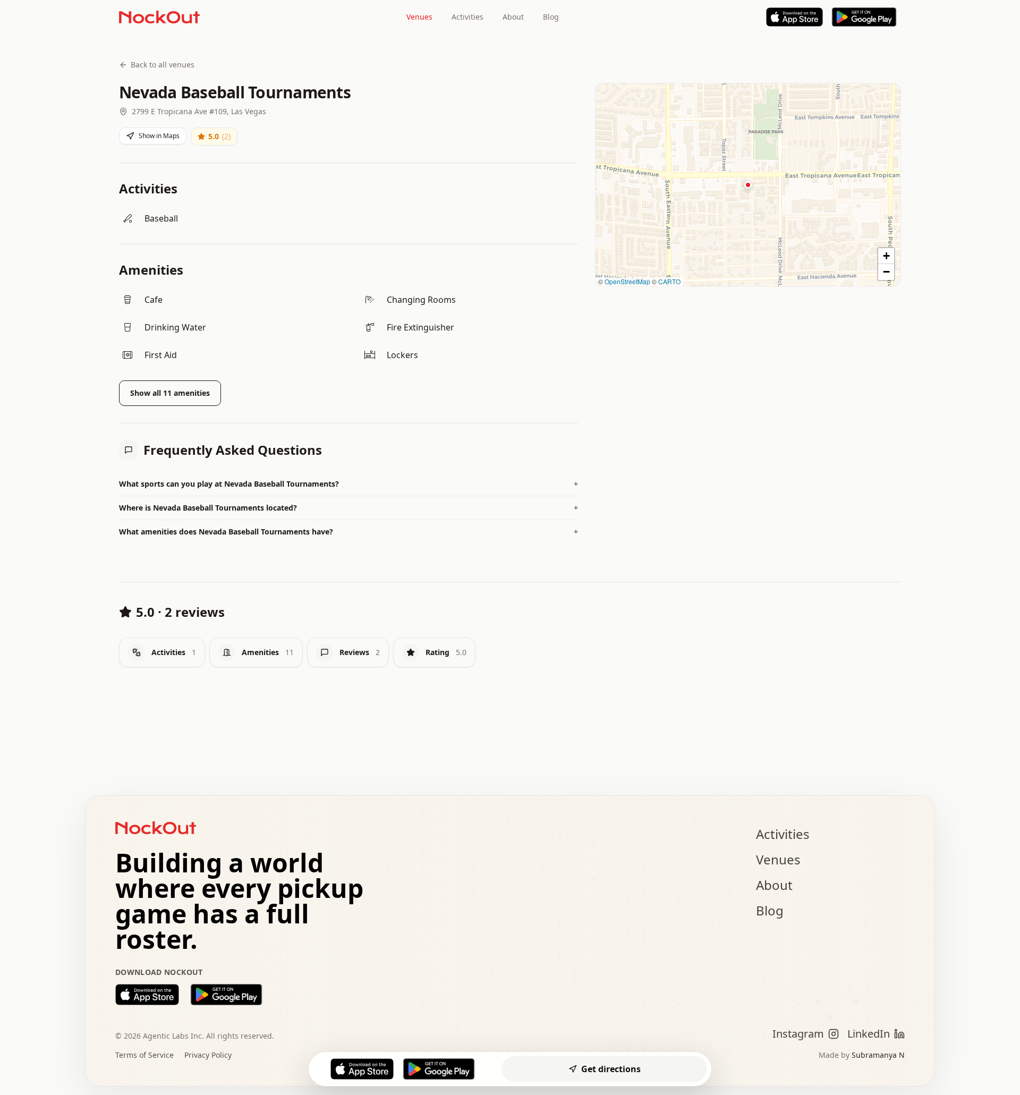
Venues (419, 17)
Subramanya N (878, 1055)
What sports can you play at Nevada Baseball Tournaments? (348, 484)
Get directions (611, 1069)
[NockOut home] (159, 17)
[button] (748, 185)
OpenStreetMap (627, 281)
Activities (467, 17)
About (513, 17)
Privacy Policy (208, 1055)
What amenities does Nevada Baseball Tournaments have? (348, 532)
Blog (551, 17)
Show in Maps (159, 135)
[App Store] (794, 17)
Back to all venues (162, 65)
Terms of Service (144, 1055)
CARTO (669, 281)
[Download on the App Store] (147, 994)
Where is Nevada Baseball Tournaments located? (348, 508)
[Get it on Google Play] (226, 994)
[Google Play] (864, 17)
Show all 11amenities (170, 393)
